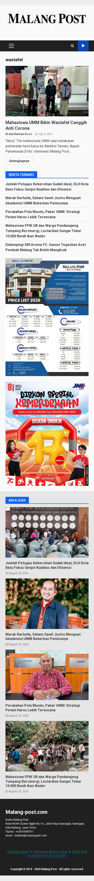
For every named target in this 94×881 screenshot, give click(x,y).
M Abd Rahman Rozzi (18, 134)
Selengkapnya (19, 161)
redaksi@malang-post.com (30, 835)
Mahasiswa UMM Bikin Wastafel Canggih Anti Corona (47, 91)
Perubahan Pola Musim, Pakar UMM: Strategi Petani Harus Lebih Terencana (47, 675)
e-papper (83, 45)
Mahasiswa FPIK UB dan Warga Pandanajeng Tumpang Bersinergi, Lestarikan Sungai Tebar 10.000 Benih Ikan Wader (43, 230)
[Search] (72, 46)
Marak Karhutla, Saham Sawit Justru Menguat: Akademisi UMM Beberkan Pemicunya (47, 603)
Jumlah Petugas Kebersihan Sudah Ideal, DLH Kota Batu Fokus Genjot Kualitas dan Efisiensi (47, 532)
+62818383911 (25, 831)
